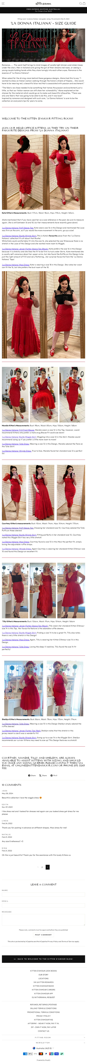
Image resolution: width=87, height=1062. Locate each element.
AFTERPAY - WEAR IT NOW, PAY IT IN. (43, 1023)
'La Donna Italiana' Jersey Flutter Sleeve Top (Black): (25, 249)
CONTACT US (43, 1031)
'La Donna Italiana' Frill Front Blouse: (18, 430)
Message (7, 912)
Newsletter (43, 1043)
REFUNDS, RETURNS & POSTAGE (43, 1004)
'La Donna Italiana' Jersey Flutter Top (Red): (21, 730)
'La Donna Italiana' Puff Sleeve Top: (18, 228)
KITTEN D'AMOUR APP (43, 993)
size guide (42, 19)
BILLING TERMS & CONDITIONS (43, 1008)
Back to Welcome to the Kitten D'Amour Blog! (45, 959)
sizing (48, 19)
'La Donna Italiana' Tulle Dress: (15, 444)
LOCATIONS (43, 978)
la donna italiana (32, 19)
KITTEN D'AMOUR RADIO (43, 986)
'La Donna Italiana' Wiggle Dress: (16, 451)
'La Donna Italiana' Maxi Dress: (15, 264)
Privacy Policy (53, 941)
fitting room (22, 19)
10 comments (56, 19)
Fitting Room (43, 1037)
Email (5, 901)
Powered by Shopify (43, 1060)
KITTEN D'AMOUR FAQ (43, 1020)
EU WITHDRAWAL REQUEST (43, 997)
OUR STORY (43, 975)
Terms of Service (68, 941)
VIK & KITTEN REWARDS (43, 982)
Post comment (43, 935)
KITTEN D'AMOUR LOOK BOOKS (43, 971)
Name (5, 890)
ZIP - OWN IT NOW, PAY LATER (43, 1027)
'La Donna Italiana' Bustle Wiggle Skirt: (19, 235)
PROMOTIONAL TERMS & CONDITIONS (43, 1012)
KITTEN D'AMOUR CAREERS (43, 990)
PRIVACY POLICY (43, 1016)
